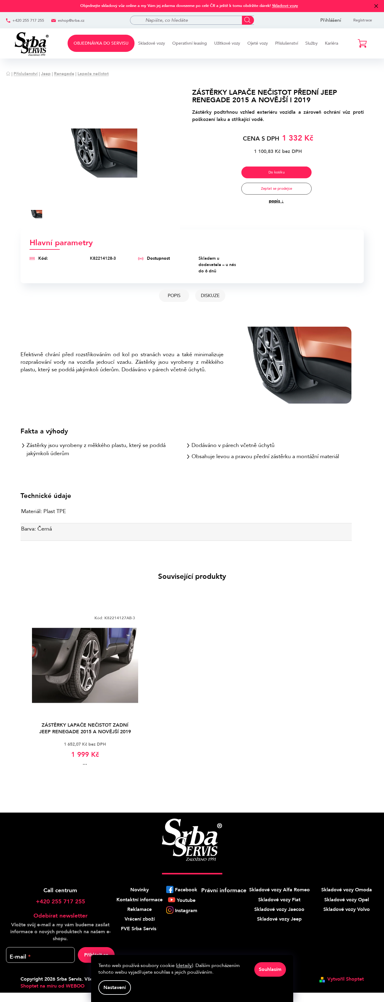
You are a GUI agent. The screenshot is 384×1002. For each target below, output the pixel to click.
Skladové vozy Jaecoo (279, 909)
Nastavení (114, 987)
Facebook (186, 889)
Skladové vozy (285, 5)
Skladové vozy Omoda (346, 889)
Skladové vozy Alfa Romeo (279, 889)
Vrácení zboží (140, 919)
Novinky (139, 889)
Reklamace (139, 909)
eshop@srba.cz (71, 20)
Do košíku (276, 172)
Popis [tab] (174, 296)
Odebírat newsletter (60, 916)
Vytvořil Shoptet (345, 979)
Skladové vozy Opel (346, 899)
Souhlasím (270, 969)
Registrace (362, 20)
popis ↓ (276, 201)
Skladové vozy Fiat (279, 899)
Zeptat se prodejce (276, 188)
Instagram (186, 910)
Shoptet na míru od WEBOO (52, 986)
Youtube (186, 900)
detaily (184, 965)
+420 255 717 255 (28, 20)
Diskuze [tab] (210, 296)
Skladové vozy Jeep (279, 919)
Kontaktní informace (139, 899)
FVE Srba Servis (138, 928)
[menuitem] (101, 43)
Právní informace (223, 890)
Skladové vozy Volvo (346, 909)
